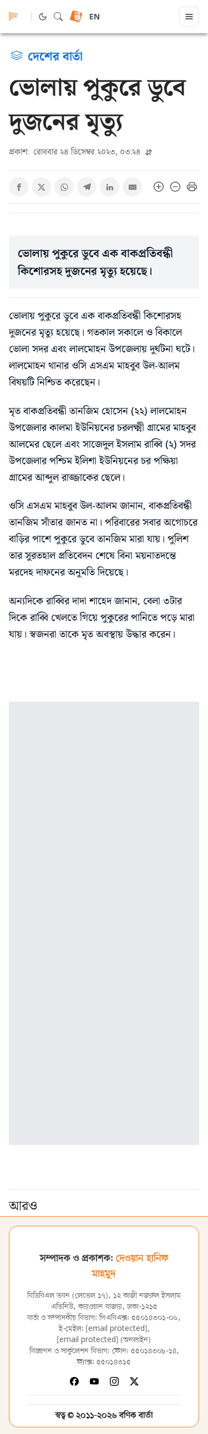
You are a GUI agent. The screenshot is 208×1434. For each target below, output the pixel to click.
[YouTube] (94, 1381)
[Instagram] (114, 1381)
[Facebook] (74, 1381)
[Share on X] (41, 187)
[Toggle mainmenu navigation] (189, 17)
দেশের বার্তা (55, 55)
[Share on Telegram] (87, 187)
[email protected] (116, 1329)
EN (94, 17)
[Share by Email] (132, 187)
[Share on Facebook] (18, 187)
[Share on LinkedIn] (109, 187)
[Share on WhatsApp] (64, 187)
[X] (134, 1381)
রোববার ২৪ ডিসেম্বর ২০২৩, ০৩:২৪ (76, 151)
